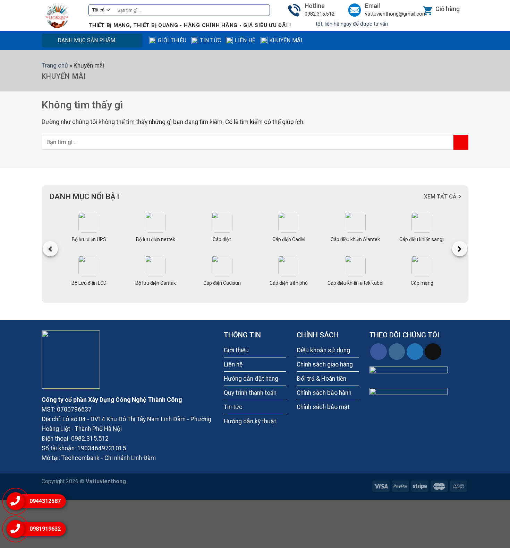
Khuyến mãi (286, 40)
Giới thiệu (172, 40)
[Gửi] (262, 10)
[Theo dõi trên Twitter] (415, 351)
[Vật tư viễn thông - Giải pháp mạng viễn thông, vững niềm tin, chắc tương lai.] (60, 15)
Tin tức (210, 40)
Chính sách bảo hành (324, 392)
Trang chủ (55, 65)
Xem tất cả (440, 196)
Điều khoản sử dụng (323, 350)
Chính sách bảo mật (323, 407)
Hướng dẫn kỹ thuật (250, 421)
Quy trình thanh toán (250, 392)
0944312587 (45, 501)
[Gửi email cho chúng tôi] (433, 351)
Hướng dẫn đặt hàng (251, 378)
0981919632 (45, 528)
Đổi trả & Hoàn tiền (321, 378)
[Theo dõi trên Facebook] (378, 351)
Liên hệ (245, 40)
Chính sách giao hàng (325, 364)
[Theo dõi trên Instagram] (397, 351)
